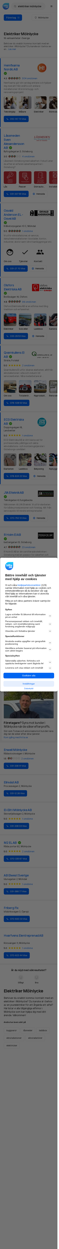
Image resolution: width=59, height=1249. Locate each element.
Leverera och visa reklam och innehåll (24, 668)
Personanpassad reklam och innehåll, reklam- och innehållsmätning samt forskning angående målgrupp (24, 624)
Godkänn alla (28, 675)
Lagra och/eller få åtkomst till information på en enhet (25, 615)
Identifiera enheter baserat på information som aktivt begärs (26, 649)
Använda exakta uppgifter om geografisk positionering (25, 642)
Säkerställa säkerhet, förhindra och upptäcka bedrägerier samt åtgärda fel (24, 662)
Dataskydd (28, 689)
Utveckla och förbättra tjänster (20, 631)
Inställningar (29, 684)
